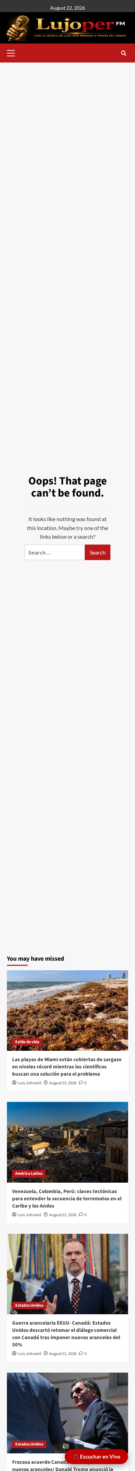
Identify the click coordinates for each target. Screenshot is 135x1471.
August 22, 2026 (62, 1083)
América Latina (28, 1173)
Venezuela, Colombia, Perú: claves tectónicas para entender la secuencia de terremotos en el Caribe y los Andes (67, 1199)
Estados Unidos (29, 1305)
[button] (14, 52)
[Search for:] (55, 552)
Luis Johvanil (29, 1083)
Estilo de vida (27, 1042)
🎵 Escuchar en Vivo (96, 1456)
